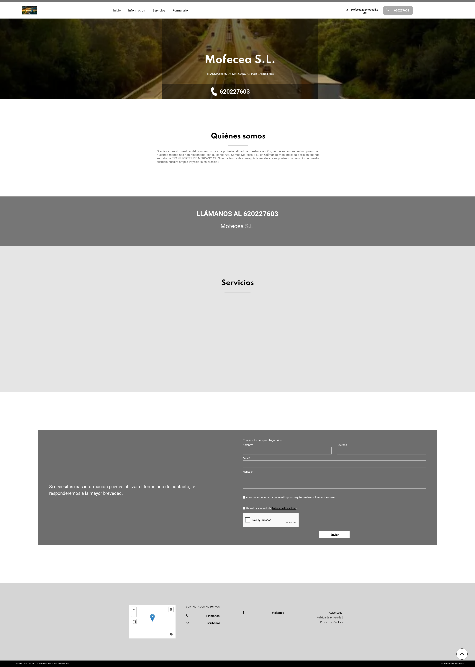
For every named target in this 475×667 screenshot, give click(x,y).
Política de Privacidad (284, 508)
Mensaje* (248, 471)
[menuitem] (117, 10)
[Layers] (170, 609)
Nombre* (248, 444)
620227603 (235, 91)
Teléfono (342, 444)
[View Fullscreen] (133, 621)
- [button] (133, 614)
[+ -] (152, 621)
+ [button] (133, 609)
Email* (246, 458)
